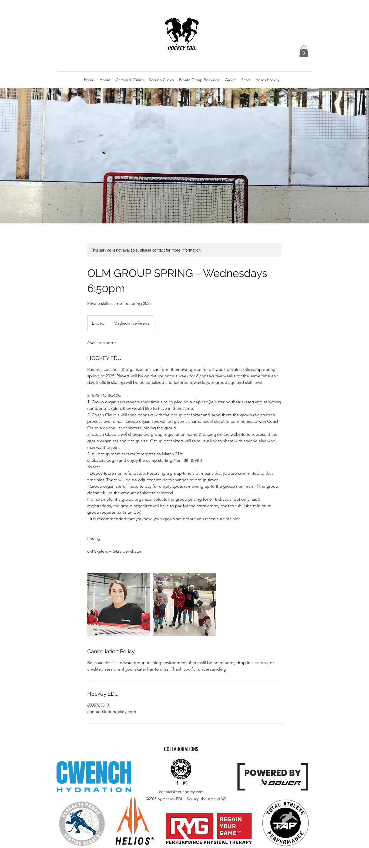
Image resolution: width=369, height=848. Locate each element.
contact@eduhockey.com (181, 791)
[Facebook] (177, 783)
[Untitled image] (118, 604)
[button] (303, 51)
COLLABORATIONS (181, 749)
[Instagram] (185, 783)
